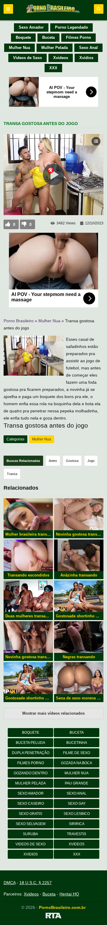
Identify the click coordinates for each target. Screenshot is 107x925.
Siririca (76, 824)
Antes (53, 460)
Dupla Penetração (30, 753)
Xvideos (60, 58)
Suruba (30, 834)
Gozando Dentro (31, 773)
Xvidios (86, 58)
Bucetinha (76, 743)
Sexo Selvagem (30, 824)
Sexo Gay (77, 803)
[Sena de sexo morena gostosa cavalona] (78, 678)
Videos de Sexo (27, 58)
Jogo (91, 460)
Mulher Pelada (54, 47)
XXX (53, 68)
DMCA (9, 882)
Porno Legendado (71, 27)
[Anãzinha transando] (78, 555)
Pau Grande (76, 783)
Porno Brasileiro (19, 320)
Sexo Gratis (30, 814)
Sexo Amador (31, 27)
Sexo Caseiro (30, 803)
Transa (12, 474)
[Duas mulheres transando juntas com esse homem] (28, 596)
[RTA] (53, 917)
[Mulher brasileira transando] (28, 514)
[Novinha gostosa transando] (28, 637)
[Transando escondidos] (28, 555)
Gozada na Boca (76, 763)
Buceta (48, 37)
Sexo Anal (88, 47)
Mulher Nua (19, 47)
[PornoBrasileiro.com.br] (53, 12)
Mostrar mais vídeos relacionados (53, 713)
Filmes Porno (78, 37)
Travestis (76, 834)
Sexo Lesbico (77, 814)
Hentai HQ (69, 894)
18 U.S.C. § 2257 (35, 882)
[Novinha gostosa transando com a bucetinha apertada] (78, 514)
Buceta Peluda (30, 743)
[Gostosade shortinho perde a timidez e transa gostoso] (78, 596)
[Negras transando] (78, 637)
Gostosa (72, 460)
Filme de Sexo (76, 753)
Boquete (23, 37)
